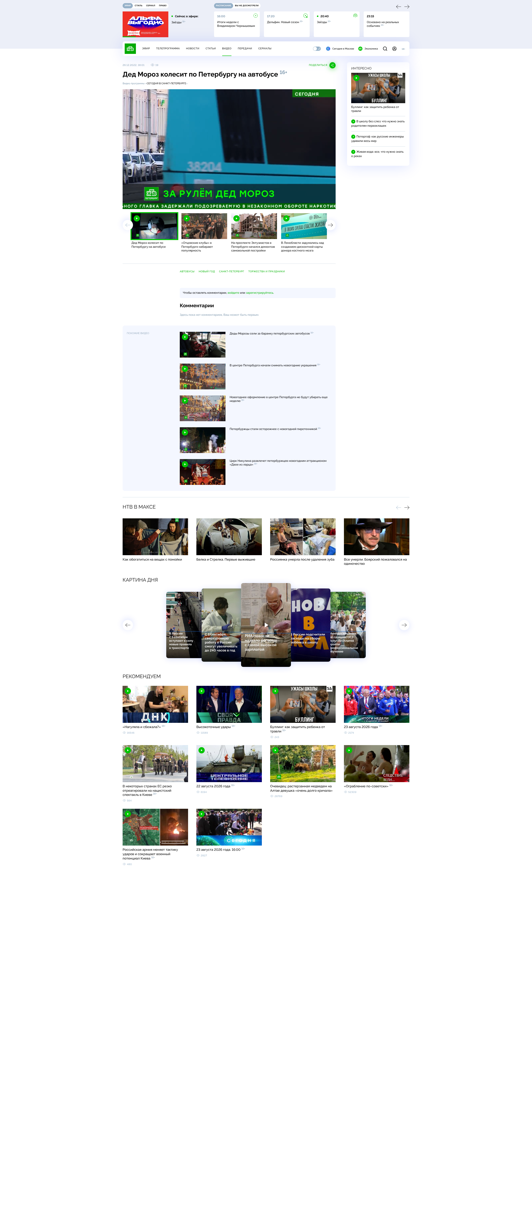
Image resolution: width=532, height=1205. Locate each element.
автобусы (187, 271)
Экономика (371, 48)
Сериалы (265, 48)
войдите (233, 293)
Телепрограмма (168, 48)
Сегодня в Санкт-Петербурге (166, 83)
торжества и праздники (266, 271)
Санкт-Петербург (231, 271)
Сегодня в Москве (343, 48)
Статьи (211, 48)
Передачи (245, 48)
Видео (227, 48)
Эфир (146, 48)
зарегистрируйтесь (259, 293)
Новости (192, 48)
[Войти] (394, 49)
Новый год (207, 271)
